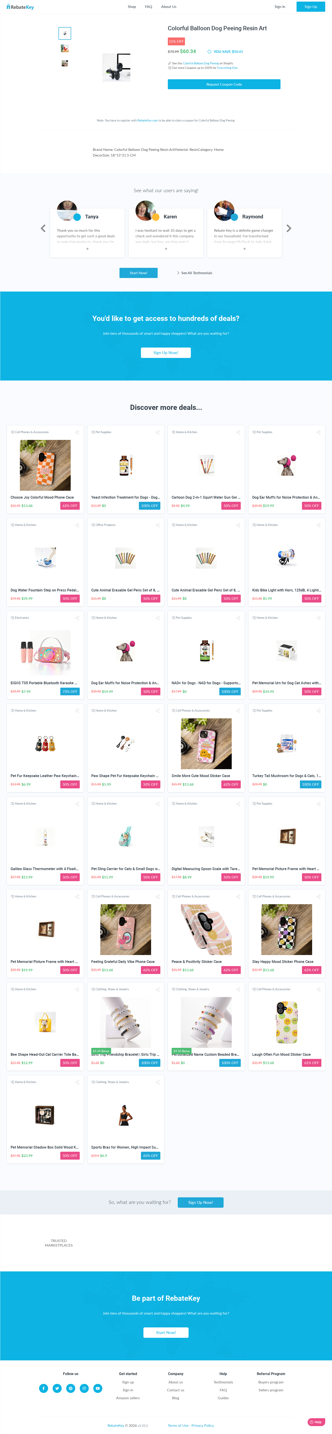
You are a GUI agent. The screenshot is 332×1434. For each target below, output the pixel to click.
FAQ (148, 6)
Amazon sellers (128, 1398)
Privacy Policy (203, 1425)
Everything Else (227, 68)
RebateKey (116, 1425)
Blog (175, 1398)
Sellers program (271, 1390)
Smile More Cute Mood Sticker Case (201, 776)
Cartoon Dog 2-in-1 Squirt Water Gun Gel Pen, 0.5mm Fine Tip (221, 497)
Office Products (106, 525)
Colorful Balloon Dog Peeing (201, 63)
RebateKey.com (148, 120)
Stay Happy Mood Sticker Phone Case (282, 962)
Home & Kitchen (186, 432)
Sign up (128, 1382)
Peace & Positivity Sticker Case (197, 962)
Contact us (175, 1390)
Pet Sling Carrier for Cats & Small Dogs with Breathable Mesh (140, 869)
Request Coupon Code (224, 84)
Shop (132, 6)
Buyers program (270, 1382)
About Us (168, 6)
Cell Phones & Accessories (32, 432)
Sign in (128, 1390)
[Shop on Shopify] (232, 1255)
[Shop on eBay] (259, 1236)
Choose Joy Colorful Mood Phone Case (42, 497)
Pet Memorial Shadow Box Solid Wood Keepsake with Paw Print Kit (65, 1147)
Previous (43, 228)
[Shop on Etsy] (143, 1255)
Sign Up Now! (166, 352)
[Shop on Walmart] (116, 1236)
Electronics (22, 617)
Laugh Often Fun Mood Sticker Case (281, 1054)
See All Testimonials (196, 273)
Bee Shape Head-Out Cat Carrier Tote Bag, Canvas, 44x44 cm (60, 1054)
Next (289, 228)
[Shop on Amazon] (187, 1236)
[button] (77, 432)
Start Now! (138, 273)
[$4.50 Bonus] (126, 1022)
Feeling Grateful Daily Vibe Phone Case (123, 962)
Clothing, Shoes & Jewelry (112, 989)
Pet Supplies (103, 432)
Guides (223, 1398)
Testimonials (223, 1382)
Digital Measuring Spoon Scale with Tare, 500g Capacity (217, 869)
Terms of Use (178, 1425)
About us (175, 1382)
